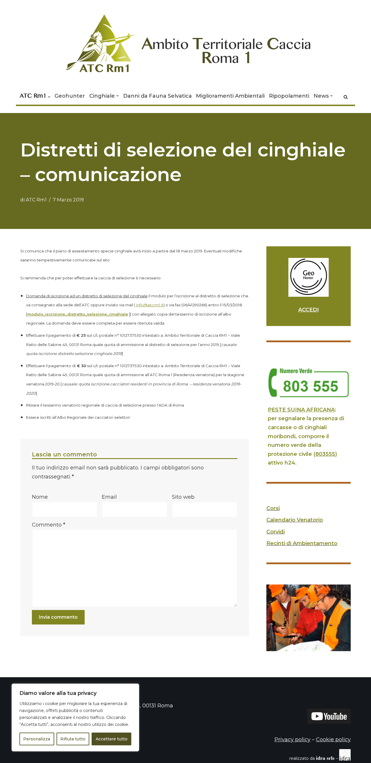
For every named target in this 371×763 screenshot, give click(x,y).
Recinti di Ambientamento (301, 543)
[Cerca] (345, 97)
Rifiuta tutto (73, 739)
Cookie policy (333, 739)
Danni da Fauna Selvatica (157, 96)
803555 (325, 454)
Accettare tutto (112, 739)
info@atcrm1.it (149, 305)
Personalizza (36, 739)
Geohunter (69, 96)
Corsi (273, 508)
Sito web (183, 497)
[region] (75, 717)
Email (109, 497)
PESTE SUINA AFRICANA (301, 410)
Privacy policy (292, 739)
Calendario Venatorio (294, 520)
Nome (40, 497)
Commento (48, 525)
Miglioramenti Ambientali (230, 96)
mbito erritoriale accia (226, 47)
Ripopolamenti (289, 96)
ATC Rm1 (36, 200)
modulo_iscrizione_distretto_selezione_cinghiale (77, 314)
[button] (49, 97)
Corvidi (275, 532)
